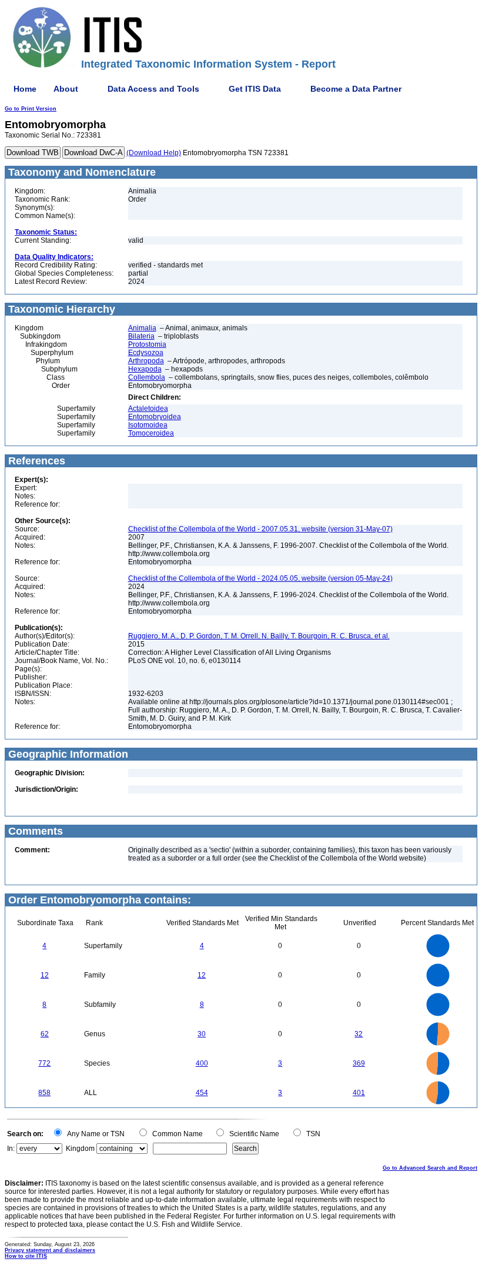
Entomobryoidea (154, 417)
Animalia (142, 328)
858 (44, 1093)
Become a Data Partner (355, 88)
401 (359, 1093)
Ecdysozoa (145, 353)
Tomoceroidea (151, 433)
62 (45, 1034)
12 (45, 975)
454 (202, 1093)
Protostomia (147, 344)
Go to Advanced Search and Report (430, 1168)
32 (358, 1034)
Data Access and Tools (153, 88)
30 (202, 1034)
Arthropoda (146, 361)
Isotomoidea (148, 425)
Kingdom (80, 1148)
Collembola (146, 377)
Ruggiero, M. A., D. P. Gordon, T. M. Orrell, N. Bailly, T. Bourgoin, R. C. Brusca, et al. (259, 636)
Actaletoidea (148, 408)
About (65, 88)
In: (11, 1148)
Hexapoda (145, 369)
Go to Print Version (30, 109)
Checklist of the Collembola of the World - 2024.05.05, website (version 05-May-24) (260, 578)
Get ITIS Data (255, 88)
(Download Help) (153, 153)
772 (44, 1063)
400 (202, 1063)
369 (359, 1063)
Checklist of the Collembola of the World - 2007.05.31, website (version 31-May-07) (260, 529)
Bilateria (141, 336)
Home (25, 88)
